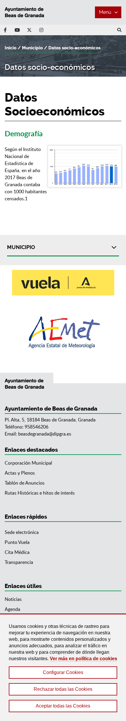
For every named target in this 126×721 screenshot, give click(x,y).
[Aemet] (63, 332)
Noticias (13, 599)
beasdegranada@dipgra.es (44, 434)
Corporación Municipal (28, 463)
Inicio (10, 48)
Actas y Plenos (20, 473)
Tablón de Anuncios (25, 483)
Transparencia (19, 562)
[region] (63, 667)
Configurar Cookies (63, 672)
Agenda (12, 609)
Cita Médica (17, 552)
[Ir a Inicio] (27, 12)
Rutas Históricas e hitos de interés (40, 493)
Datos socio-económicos (74, 48)
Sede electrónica (22, 532)
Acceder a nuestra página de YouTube (17, 30)
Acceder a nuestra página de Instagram (41, 30)
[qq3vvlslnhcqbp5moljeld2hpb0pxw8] (84, 166)
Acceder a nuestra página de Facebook (5, 30)
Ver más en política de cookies (83, 658)
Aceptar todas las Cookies (63, 705)
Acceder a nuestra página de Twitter (29, 30)
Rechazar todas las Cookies (63, 689)
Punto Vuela (17, 542)
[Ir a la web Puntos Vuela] (63, 282)
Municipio (32, 48)
